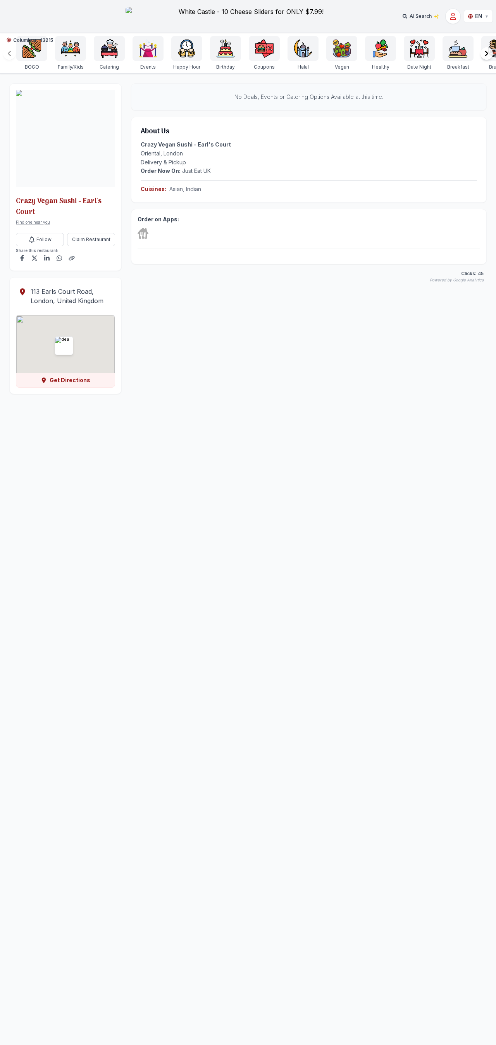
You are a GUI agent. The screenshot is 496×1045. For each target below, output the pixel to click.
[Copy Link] (71, 258)
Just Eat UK (196, 170)
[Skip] (143, 233)
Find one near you (33, 222)
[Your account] (453, 16)
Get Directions (70, 380)
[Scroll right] (486, 53)
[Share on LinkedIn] (47, 258)
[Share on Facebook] (22, 258)
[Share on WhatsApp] (59, 258)
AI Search (421, 16)
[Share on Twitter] (34, 258)
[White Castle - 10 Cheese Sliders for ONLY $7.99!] (248, 16)
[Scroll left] (9, 53)
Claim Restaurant (91, 239)
